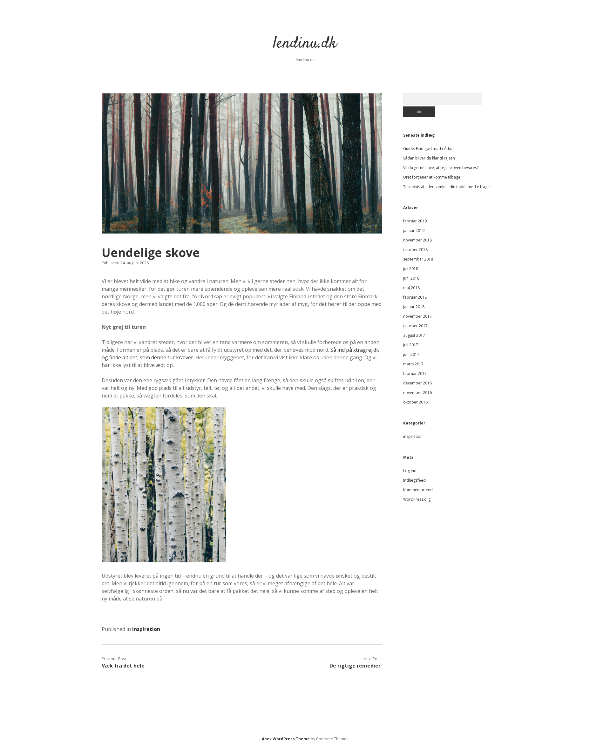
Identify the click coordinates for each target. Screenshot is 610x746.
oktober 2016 (415, 402)
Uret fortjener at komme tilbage (431, 177)
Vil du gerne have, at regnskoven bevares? (440, 167)
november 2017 (417, 316)
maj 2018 (411, 287)
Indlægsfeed (414, 480)
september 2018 (418, 259)
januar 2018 (413, 306)
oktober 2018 (415, 249)
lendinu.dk (305, 43)
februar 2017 (415, 373)
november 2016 (417, 392)
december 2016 (417, 383)
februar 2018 (415, 297)
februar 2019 (415, 221)
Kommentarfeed (418, 489)
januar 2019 (413, 230)
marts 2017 (413, 364)
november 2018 (417, 240)
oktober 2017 (415, 326)
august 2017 (414, 335)
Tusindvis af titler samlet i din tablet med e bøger (447, 186)
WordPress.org (416, 499)
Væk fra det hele (123, 665)
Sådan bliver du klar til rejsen (429, 158)
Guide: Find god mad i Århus (428, 148)
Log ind (410, 470)
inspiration (146, 629)
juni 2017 (411, 354)
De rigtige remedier (355, 665)
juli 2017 (410, 345)
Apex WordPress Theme (286, 739)
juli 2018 (410, 268)
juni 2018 (411, 278)
